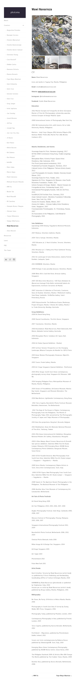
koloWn (9, 162)
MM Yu (9, 187)
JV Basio (10, 138)
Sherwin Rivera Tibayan (15, 206)
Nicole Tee (10, 192)
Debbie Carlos (11, 64)
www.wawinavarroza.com (46, 92)
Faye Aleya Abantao (14, 79)
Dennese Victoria (13, 69)
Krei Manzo (11, 157)
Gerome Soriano (12, 94)
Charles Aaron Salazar (15, 50)
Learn (6, 241)
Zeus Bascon (11, 231)
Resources (7, 236)
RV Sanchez (11, 201)
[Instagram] (14, 260)
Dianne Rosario (12, 74)
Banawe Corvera (12, 35)
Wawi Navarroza (12, 226)
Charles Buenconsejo (14, 45)
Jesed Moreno (12, 118)
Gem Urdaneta (12, 84)
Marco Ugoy (11, 172)
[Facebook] (10, 260)
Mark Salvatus (12, 177)
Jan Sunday (11, 113)
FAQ (5, 245)
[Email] (6, 260)
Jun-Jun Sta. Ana (13, 133)
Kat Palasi (10, 143)
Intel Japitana (12, 108)
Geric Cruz (10, 89)
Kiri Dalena (10, 153)
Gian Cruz (10, 99)
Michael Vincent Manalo (15, 182)
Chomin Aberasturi (13, 40)
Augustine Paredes (13, 30)
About (6, 20)
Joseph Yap (11, 128)
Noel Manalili (11, 197)
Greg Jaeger (11, 104)
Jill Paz (9, 123)
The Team (7, 250)
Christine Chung (12, 55)
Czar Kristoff (11, 60)
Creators (7, 25)
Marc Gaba (10, 167)
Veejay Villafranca (13, 221)
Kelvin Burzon (11, 148)
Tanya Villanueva (13, 216)
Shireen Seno (11, 211)
